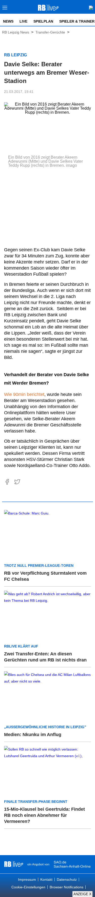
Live (23, 21)
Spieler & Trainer (76, 21)
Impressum (27, 879)
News (8, 21)
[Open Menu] (5, 9)
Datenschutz (67, 879)
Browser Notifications (66, 887)
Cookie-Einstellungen (28, 887)
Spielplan (43, 21)
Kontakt (46, 879)
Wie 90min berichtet (24, 394)
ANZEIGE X (82, 894)
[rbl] (13, 864)
